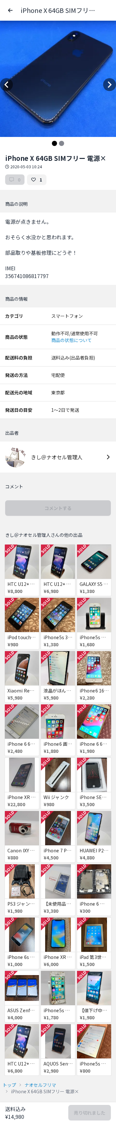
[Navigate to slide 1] (54, 143)
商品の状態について (71, 340)
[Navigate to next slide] (109, 84)
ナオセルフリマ (40, 1085)
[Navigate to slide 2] (61, 143)
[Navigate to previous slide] (6, 84)
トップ (9, 1085)
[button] (10, 10)
